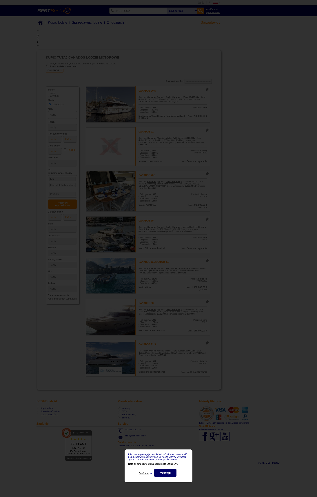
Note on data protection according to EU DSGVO (153, 464)
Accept (165, 473)
